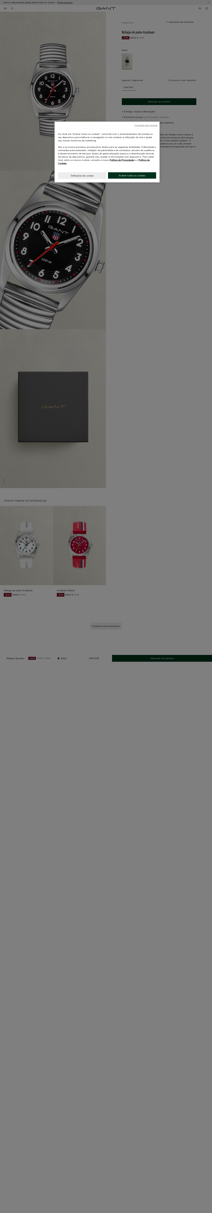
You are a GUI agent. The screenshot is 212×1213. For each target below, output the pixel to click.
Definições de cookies (82, 175)
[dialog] (107, 152)
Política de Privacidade (122, 160)
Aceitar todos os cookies (132, 175)
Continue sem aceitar (146, 125)
